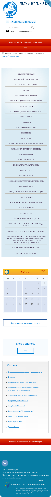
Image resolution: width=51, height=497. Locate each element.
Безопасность (26, 170)
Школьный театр (26, 186)
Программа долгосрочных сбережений (26, 101)
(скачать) (6, 56)
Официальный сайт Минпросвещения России (22, 382)
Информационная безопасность (26, 248)
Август (42, 271)
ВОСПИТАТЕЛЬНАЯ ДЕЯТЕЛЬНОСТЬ (26, 165)
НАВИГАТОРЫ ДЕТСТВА (26, 160)
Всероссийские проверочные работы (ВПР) (26, 181)
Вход (25, 350)
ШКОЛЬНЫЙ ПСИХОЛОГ (26, 208)
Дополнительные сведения (26, 85)
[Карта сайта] (7, 21)
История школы (26, 106)
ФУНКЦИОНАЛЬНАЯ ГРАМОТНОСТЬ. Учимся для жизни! (26, 225)
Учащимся (26, 122)
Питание (26, 90)
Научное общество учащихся (26, 218)
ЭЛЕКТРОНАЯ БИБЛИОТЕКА (26, 128)
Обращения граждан (26, 74)
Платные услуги (26, 176)
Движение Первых (13, 427)
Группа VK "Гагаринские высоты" (18, 416)
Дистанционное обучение (26, 95)
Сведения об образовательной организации (25, 42)
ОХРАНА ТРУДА (26, 213)
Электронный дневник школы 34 (18, 401)
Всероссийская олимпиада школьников (26, 144)
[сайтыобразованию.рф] (47, 3)
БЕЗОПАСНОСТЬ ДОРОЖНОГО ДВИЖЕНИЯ (26, 149)
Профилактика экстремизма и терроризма (26, 231)
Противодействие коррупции (26, 79)
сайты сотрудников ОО (26, 253)
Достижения (26, 133)
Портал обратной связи (15, 421)
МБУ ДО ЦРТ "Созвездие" (16, 406)
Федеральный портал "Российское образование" (22, 395)
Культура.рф (11, 377)
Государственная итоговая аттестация (26, 192)
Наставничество (26, 197)
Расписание (26, 138)
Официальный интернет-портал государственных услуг (25, 372)
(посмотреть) (14, 56)
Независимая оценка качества (25, 323)
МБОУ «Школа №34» (34, 4)
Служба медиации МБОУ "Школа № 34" (26, 111)
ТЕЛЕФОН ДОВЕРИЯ (26, 154)
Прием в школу (26, 117)
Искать (32, 27)
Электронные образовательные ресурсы (26, 202)
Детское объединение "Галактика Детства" (21, 411)
